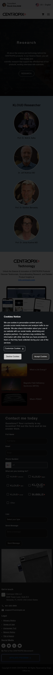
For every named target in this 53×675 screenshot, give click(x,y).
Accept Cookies (40, 357)
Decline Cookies (12, 357)
